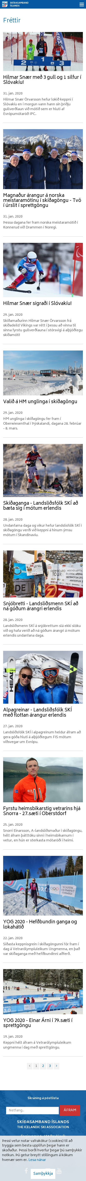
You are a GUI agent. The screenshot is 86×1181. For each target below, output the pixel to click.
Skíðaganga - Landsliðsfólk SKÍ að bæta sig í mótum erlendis (40, 506)
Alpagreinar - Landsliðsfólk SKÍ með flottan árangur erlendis (37, 712)
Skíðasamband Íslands (19, 4)
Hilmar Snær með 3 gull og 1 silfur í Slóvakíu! (42, 80)
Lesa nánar (37, 1160)
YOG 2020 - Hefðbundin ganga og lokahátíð (40, 924)
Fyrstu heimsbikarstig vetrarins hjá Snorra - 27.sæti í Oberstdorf (41, 811)
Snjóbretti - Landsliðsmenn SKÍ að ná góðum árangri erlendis (40, 606)
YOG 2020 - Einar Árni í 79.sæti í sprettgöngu (37, 1023)
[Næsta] (56, 1066)
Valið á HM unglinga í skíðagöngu (40, 402)
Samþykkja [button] (43, 1174)
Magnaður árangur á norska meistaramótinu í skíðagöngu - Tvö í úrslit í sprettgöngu (42, 201)
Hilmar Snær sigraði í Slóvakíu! (37, 304)
